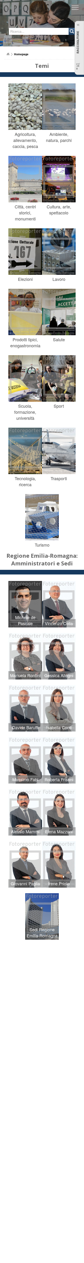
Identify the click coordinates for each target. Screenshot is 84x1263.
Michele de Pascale (25, 620)
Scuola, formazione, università (25, 412)
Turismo (42, 545)
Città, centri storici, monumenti (25, 212)
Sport (59, 406)
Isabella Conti (59, 727)
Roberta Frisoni (59, 779)
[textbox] (27, 31)
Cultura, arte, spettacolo (59, 209)
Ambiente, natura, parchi (59, 137)
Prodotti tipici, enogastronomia (25, 342)
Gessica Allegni (58, 675)
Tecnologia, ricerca (25, 481)
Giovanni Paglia (25, 883)
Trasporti (59, 478)
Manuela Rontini (25, 675)
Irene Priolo (59, 883)
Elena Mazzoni (59, 831)
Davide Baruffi (25, 727)
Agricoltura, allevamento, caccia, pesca (25, 140)
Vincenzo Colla (59, 623)
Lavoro (58, 279)
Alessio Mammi (25, 831)
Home (8, 54)
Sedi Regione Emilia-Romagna (42, 932)
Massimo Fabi (25, 779)
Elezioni (25, 279)
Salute (59, 339)
